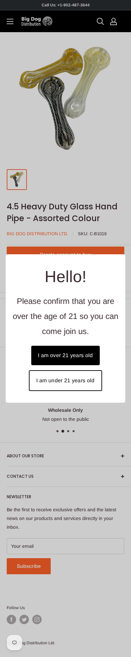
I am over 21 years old (65, 355)
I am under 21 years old (65, 380)
